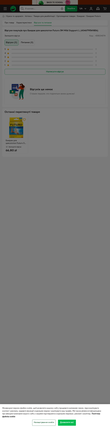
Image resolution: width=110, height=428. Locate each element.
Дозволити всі (67, 422)
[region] (55, 416)
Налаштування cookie (44, 422)
